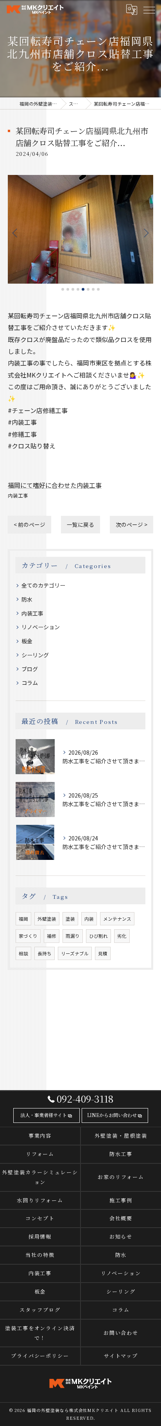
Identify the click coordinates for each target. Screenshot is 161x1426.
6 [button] (88, 289)
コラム (29, 683)
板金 (26, 641)
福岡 (23, 919)
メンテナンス (117, 919)
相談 (23, 953)
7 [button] (93, 289)
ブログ (29, 669)
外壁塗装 (47, 919)
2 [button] (67, 289)
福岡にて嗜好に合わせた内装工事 (55, 485)
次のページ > (131, 524)
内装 (89, 919)
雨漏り (73, 936)
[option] (80, 229)
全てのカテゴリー (43, 585)
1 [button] (62, 289)
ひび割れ (98, 936)
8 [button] (98, 289)
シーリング (35, 655)
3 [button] (73, 289)
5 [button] (83, 289)
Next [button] (145, 232)
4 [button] (78, 289)
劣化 (122, 936)
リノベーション (40, 627)
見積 (102, 953)
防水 (26, 599)
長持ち (45, 953)
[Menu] (149, 9)
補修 (51, 936)
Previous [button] (15, 232)
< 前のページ (29, 524)
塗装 (70, 919)
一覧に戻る (80, 524)
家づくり (28, 936)
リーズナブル (75, 953)
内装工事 (18, 495)
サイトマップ (121, 1355)
